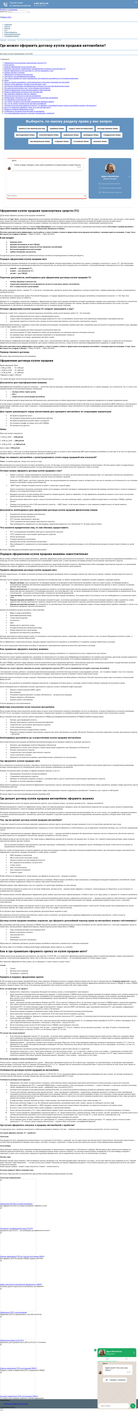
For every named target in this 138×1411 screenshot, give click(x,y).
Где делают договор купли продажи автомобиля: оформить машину (29, 101)
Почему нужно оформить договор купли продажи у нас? (25, 84)
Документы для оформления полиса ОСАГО (16, 1228)
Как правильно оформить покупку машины (20, 94)
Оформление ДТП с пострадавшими (13, 1312)
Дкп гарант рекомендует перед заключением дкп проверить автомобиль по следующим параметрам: (41, 78)
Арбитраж (8, 24)
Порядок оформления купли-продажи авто (20, 67)
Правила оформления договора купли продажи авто (23, 92)
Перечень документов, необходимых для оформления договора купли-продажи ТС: (35, 69)
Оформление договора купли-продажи (18, 74)
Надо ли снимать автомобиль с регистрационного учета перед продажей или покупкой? (36, 82)
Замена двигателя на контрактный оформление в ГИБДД (21, 1284)
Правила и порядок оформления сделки (19, 109)
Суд (5, 30)
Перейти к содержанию (8, 9)
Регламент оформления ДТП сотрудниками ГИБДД (19, 1396)
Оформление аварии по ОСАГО (12, 1340)
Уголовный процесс (11, 36)
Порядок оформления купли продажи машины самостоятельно (27, 90)
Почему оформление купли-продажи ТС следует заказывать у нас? (29, 71)
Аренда (7, 26)
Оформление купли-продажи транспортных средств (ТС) (25, 63)
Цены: (6, 80)
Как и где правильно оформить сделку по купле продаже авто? (27, 107)
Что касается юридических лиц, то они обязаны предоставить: (27, 88)
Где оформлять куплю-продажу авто (17, 100)
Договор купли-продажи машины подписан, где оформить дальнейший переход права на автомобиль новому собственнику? (50, 105)
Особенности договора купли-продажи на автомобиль (24, 111)
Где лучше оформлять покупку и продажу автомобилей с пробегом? (29, 113)
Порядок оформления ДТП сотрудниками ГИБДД (18, 1368)
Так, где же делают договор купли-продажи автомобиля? (25, 103)
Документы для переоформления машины (19, 76)
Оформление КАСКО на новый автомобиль (16, 1204)
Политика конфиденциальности (16, 1404)
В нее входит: (9, 65)
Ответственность (10, 32)
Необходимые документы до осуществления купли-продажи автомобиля (31, 98)
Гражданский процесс (12, 34)
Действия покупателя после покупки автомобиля (22, 96)
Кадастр (7, 28)
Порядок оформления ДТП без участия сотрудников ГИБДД (22, 1256)
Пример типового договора (14, 72)
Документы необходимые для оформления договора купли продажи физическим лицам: (36, 86)
